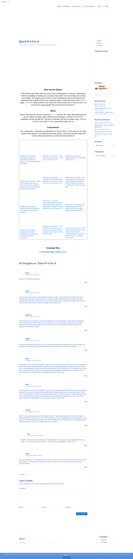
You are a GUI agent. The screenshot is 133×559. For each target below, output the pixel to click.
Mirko (27, 358)
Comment (22, 488)
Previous (22, 474)
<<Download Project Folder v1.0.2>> (53, 252)
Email (44, 507)
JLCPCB (82, 100)
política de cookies (111, 554)
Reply (85, 282)
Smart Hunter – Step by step (104, 112)
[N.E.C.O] (22, 6)
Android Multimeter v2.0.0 (103, 108)
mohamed (98, 134)
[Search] (112, 94)
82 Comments (52, 45)
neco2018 (23, 45)
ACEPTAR (66, 557)
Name (21, 507)
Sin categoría (31, 45)
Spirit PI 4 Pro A (100, 104)
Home (59, 6)
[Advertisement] (66, 23)
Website (68, 507)
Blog (106, 6)
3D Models (66, 6)
